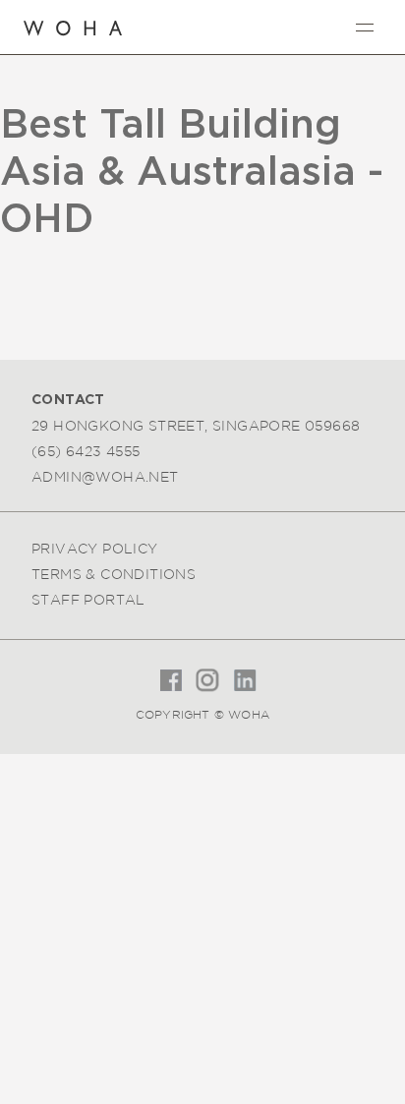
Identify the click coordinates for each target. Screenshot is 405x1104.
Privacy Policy (94, 548)
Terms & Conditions (113, 574)
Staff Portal (88, 600)
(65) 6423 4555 (86, 451)
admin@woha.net (105, 477)
